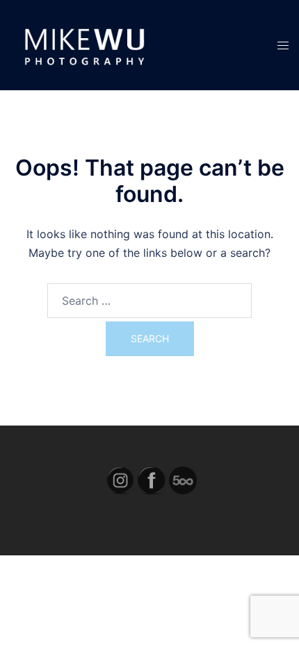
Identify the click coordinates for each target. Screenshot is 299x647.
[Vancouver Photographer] (82, 44)
